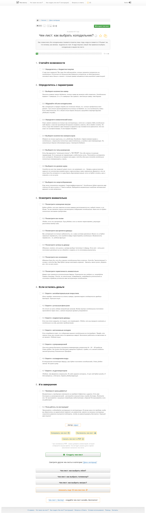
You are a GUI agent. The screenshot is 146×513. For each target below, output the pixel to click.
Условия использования (96, 510)
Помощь (108, 510)
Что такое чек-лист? (42, 510)
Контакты (115, 510)
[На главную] (38, 20)
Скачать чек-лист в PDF (72, 439)
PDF (48, 26)
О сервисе (31, 510)
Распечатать (85, 433)
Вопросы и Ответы (81, 510)
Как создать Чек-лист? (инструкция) (61, 510)
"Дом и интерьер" (90, 462)
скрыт (76, 425)
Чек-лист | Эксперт (56, 500)
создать (102, 26)
